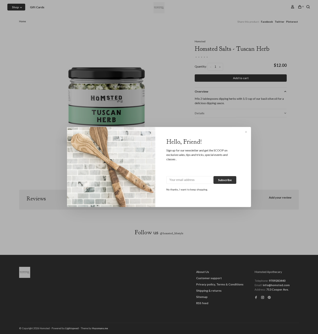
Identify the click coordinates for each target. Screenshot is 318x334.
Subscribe (225, 180)
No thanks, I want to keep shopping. (187, 189)
